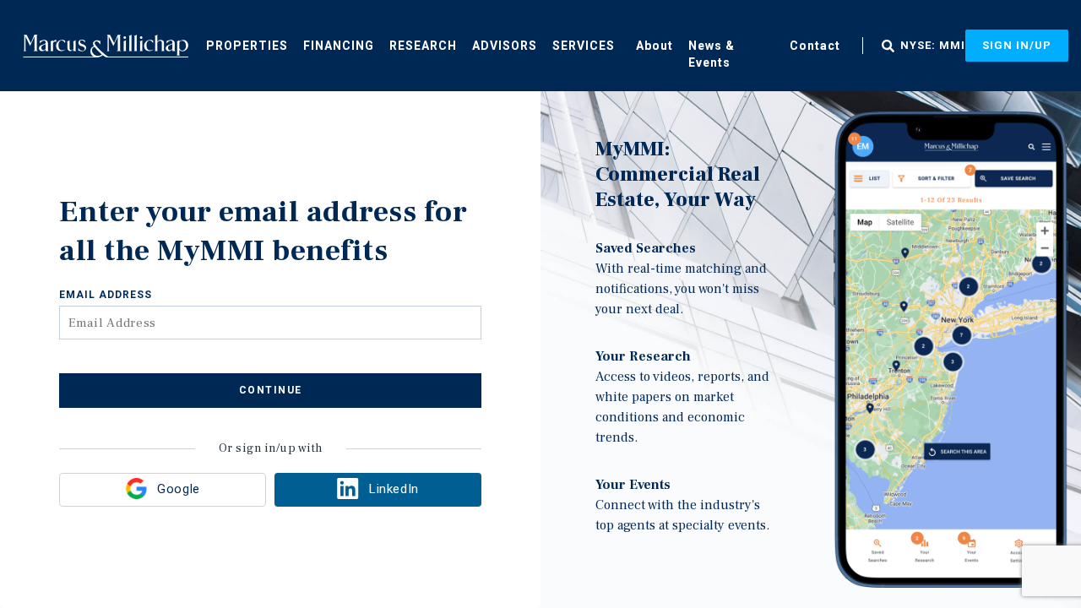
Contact (815, 45)
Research (423, 45)
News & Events (711, 54)
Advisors (504, 45)
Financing (338, 45)
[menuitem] (247, 45)
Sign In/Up (1016, 45)
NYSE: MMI (932, 46)
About (654, 45)
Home (105, 45)
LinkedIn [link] (393, 489)
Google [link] (178, 489)
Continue (270, 390)
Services (583, 45)
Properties (247, 45)
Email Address (105, 295)
